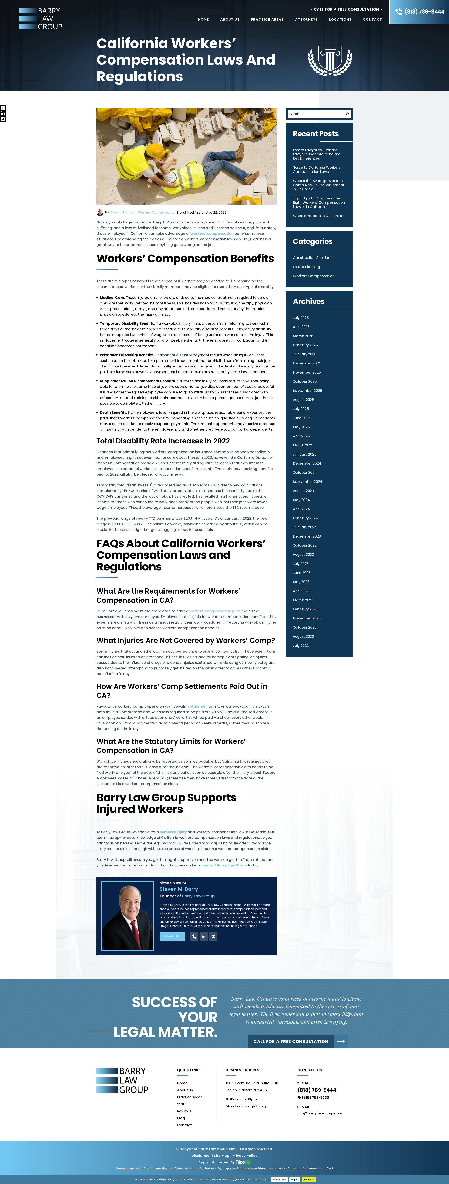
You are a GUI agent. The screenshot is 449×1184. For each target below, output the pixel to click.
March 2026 (303, 335)
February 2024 (305, 518)
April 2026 (301, 326)
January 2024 (305, 527)
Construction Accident (312, 257)
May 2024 (301, 499)
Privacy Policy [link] (244, 1155)
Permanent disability (173, 355)
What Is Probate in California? (318, 215)
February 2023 (305, 609)
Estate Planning (306, 266)
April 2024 (301, 509)
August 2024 (303, 490)
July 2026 (301, 317)
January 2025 (305, 454)
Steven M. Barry (122, 212)
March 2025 (303, 445)
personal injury (173, 832)
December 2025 (307, 363)
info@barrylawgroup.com (319, 1113)
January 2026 (304, 354)
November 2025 (307, 372)
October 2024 (305, 472)
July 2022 (301, 645)
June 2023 (301, 572)
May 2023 (301, 581)
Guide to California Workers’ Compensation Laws (317, 169)
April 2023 (301, 590)
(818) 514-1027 (194, 936)
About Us (230, 19)
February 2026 (305, 345)
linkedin (204, 936)
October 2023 (304, 545)
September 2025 (307, 390)
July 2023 (301, 563)
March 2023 (303, 600)
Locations (340, 19)
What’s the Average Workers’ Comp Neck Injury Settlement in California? (318, 185)
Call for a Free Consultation (291, 1041)
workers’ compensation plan (214, 611)
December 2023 (307, 536)
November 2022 (307, 618)
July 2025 (301, 408)
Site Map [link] (221, 1155)
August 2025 (303, 399)
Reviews (184, 1111)
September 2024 (307, 481)
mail (213, 936)
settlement (197, 706)
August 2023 (303, 554)
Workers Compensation (156, 212)
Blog (181, 1118)
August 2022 (303, 636)
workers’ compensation (212, 233)
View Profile (172, 936)
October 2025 (305, 381)
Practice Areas (267, 19)
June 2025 (302, 417)
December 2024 (307, 463)
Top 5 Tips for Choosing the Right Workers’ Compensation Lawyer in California (319, 202)
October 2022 (305, 627)
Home (203, 19)
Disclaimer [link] (201, 1155)
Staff (181, 1104)
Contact (372, 19)
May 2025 (301, 427)
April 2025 (301, 436)
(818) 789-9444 (424, 12)
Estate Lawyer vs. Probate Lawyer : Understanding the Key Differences (316, 154)
